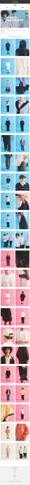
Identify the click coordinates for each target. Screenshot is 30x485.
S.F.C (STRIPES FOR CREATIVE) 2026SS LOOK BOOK (15, 36)
